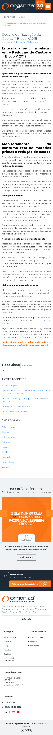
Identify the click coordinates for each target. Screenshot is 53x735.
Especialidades (10, 637)
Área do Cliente (36, 637)
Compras (6, 432)
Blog (6, 646)
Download (34, 646)
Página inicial (9, 17)
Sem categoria (9, 462)
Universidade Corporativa (9, 659)
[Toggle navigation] (48, 6)
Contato (7, 654)
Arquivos (22, 17)
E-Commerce (8, 437)
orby (37, 42)
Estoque (6, 442)
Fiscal (4, 447)
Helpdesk (34, 641)
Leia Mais (26, 619)
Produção (6, 457)
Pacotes (7, 650)
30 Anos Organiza (10, 385)
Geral (4, 452)
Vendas (5, 467)
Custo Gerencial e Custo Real (15, 411)
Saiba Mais (26, 557)
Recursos (8, 641)
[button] (3, 513)
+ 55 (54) (12, 702)
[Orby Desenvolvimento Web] (26, 730)
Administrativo (8, 427)
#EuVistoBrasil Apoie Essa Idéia (16, 406)
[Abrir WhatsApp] (6, 728)
